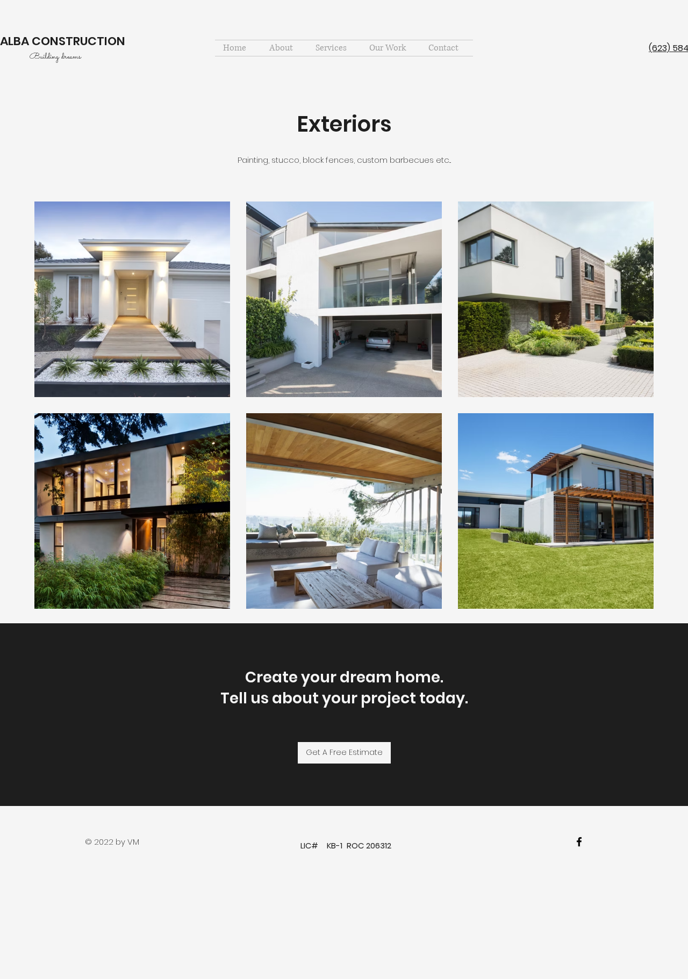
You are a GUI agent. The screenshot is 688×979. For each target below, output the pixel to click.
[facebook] (579, 842)
